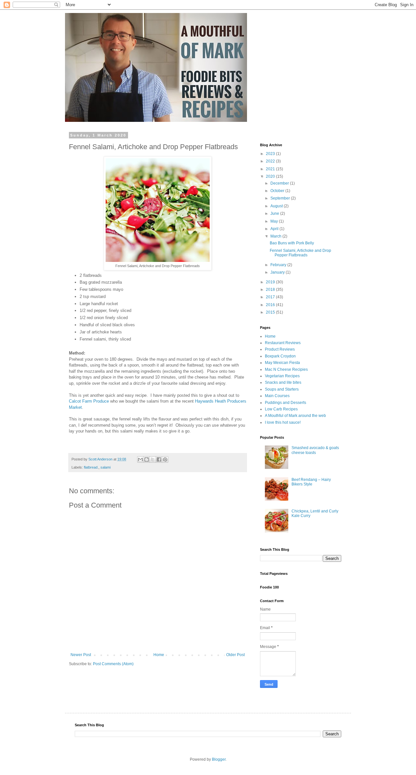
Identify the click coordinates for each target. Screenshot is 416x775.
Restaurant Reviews (283, 343)
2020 (271, 176)
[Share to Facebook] (159, 459)
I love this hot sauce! (283, 422)
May (274, 221)
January (278, 272)
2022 (271, 161)
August (277, 206)
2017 (271, 297)
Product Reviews (280, 349)
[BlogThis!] (146, 459)
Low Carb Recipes (281, 409)
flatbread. (91, 467)
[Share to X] (153, 459)
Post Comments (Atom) (113, 664)
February (278, 265)
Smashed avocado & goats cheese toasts (315, 450)
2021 (271, 169)
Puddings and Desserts (285, 402)
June (275, 213)
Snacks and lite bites (283, 382)
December (280, 183)
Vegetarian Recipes (282, 376)
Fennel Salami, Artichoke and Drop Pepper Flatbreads (300, 252)
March (276, 236)
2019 (271, 282)
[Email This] (140, 459)
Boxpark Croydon (280, 356)
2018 (271, 289)
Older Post (235, 654)
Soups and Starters (282, 389)
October (277, 190)
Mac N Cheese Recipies (286, 369)
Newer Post (81, 654)
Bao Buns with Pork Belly (292, 243)
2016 (271, 305)
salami (105, 467)
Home (158, 654)
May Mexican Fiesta (282, 362)
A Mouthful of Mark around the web (295, 415)
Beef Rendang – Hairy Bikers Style (311, 481)
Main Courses (277, 396)
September (280, 198)
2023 (271, 153)
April (275, 228)
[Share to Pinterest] (165, 459)
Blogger (219, 759)
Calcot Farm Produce (89, 401)
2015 (271, 312)
